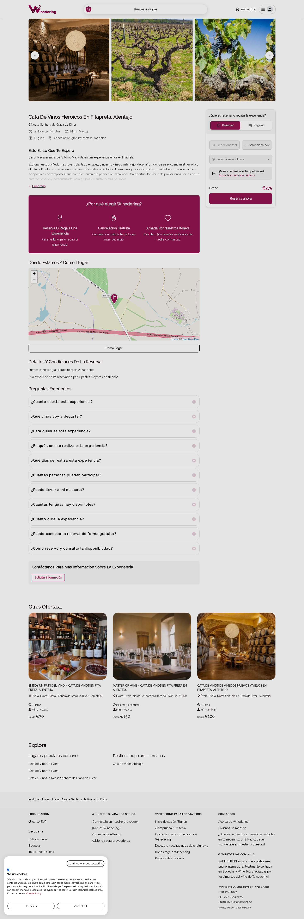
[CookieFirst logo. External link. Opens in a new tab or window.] (8, 869)
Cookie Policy (33, 893)
